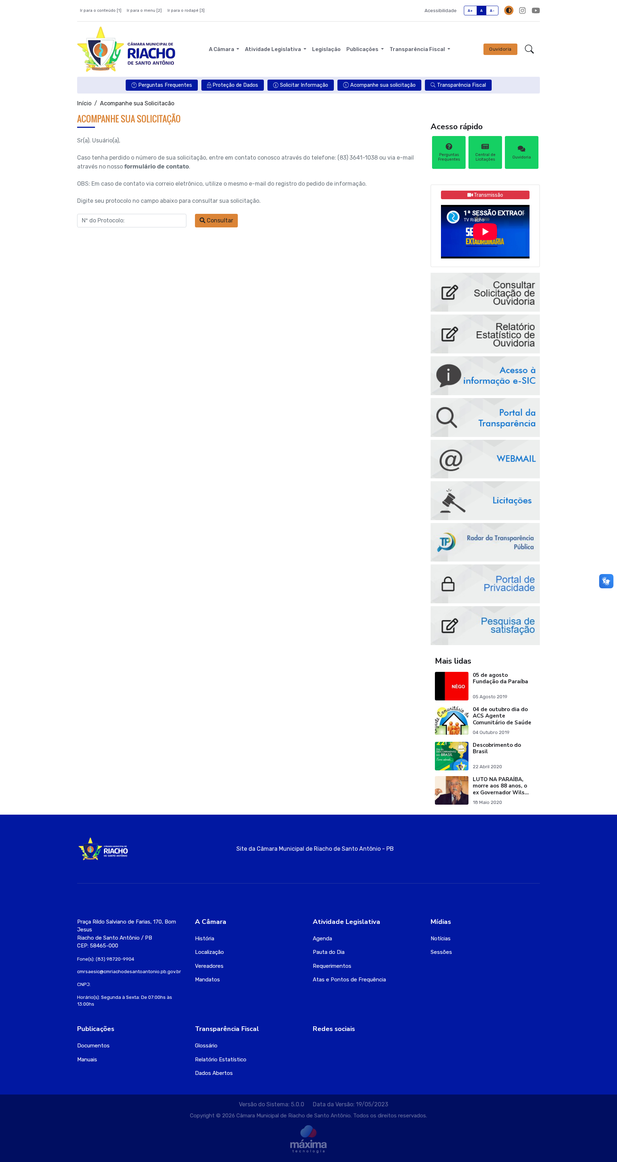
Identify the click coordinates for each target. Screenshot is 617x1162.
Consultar (219, 220)
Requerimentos (332, 966)
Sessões (441, 952)
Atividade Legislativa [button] (273, 49)
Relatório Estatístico (220, 1059)
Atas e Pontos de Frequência (349, 979)
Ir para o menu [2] (144, 10)
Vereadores (209, 966)
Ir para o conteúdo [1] (100, 10)
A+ (470, 10)
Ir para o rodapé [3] (186, 10)
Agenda (322, 938)
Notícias (441, 938)
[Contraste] (508, 10)
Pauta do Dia (329, 952)
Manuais (87, 1059)
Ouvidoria (500, 49)
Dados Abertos (214, 1073)
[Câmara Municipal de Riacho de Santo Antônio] (126, 49)
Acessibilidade (441, 10)
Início (84, 103)
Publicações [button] (363, 49)
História (204, 938)
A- (492, 10)
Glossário (206, 1045)
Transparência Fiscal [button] (418, 49)
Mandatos (207, 979)
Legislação (326, 49)
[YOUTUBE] (536, 10)
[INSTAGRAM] (522, 10)
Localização (209, 952)
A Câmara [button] (222, 49)
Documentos (93, 1045)
